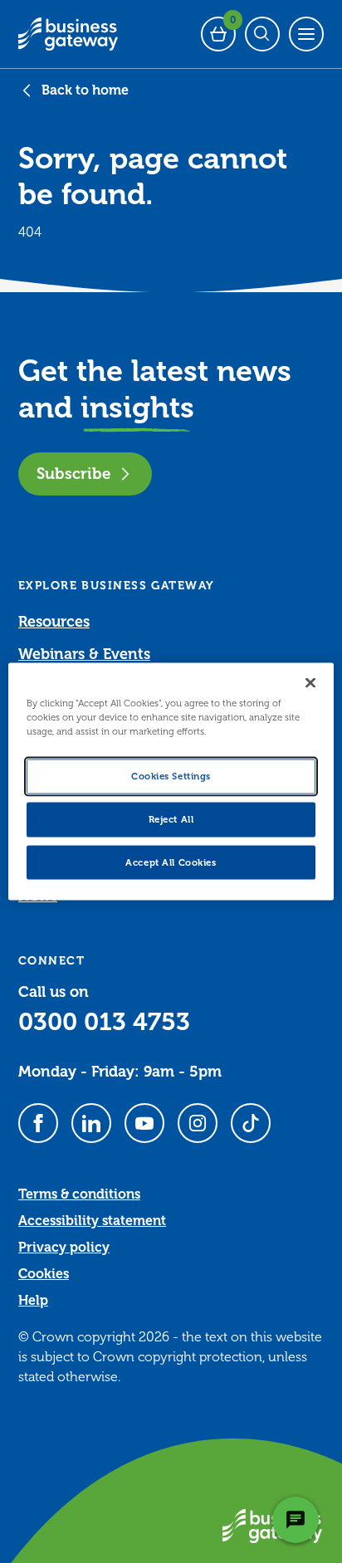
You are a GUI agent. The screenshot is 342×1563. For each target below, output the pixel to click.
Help (33, 1300)
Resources (54, 621)
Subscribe (73, 473)
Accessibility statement (92, 1221)
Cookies (43, 1274)
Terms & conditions (79, 1194)
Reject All (171, 818)
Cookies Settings (171, 775)
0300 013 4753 (104, 1022)
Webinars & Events (84, 654)
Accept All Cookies (170, 862)
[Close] (310, 682)
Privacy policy (64, 1247)
